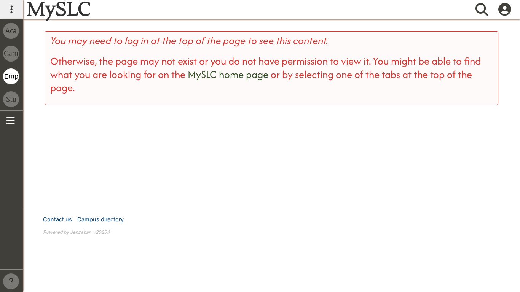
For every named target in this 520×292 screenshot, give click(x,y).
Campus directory (100, 219)
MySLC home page (228, 74)
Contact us (57, 219)
